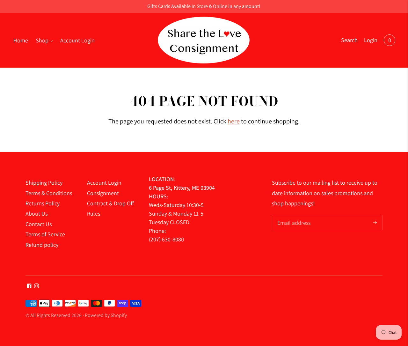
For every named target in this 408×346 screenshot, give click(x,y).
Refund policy (42, 244)
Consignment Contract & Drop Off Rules (110, 203)
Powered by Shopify (106, 315)
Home (20, 40)
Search (349, 40)
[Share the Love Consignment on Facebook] (29, 286)
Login (370, 40)
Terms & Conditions (49, 193)
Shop (42, 40)
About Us (36, 213)
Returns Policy (43, 203)
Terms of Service (45, 234)
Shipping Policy (44, 182)
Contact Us (39, 224)
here (234, 121)
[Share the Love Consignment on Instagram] (36, 286)
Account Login (77, 40)
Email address (293, 215)
